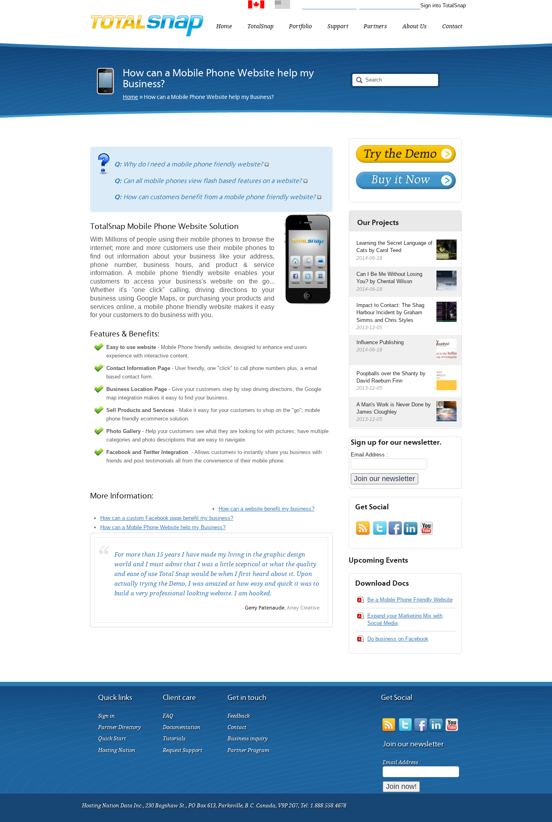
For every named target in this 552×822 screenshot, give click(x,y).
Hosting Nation (116, 750)
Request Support (182, 750)
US (294, 7)
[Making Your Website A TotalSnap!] (146, 35)
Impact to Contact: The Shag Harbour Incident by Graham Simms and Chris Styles (390, 312)
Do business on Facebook (397, 639)
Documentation (181, 727)
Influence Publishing (380, 342)
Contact (237, 727)
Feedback (239, 716)
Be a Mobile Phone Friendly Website (410, 600)
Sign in (106, 716)
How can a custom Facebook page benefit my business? (166, 518)
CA (268, 7)
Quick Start (112, 739)
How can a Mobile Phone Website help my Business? (162, 527)
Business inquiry (248, 739)
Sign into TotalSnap (443, 5)
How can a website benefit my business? (266, 509)
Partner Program (249, 750)
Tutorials (174, 739)
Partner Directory (119, 727)
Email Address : (369, 455)
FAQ (168, 716)
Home (130, 97)
